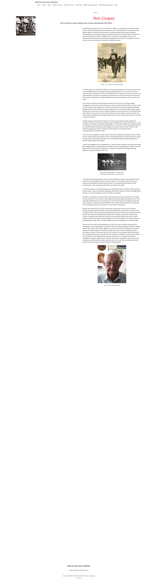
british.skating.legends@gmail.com (78, 570)
